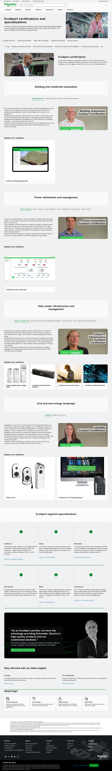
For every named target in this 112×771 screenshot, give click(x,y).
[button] (23, 651)
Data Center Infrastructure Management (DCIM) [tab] (45, 322)
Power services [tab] (86, 211)
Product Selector (8, 749)
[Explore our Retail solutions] (47, 604)
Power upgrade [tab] (75, 211)
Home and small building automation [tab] (68, 100)
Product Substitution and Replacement (13, 752)
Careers (48, 745)
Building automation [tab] (38, 100)
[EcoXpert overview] (11, 42)
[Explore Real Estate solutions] (83, 559)
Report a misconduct (51, 749)
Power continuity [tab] (38, 211)
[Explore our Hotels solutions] (48, 559)
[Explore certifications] (60, 42)
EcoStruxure (70, 745)
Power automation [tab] (26, 211)
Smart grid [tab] (62, 417)
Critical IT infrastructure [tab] (21, 322)
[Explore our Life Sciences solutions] (84, 602)
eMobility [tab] (48, 417)
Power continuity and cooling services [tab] (85, 322)
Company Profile (50, 747)
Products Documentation (10, 745)
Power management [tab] (63, 211)
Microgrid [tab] (55, 417)
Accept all (93, 765)
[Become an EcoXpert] (27, 42)
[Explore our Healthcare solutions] (14, 561)
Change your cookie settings (80, 765)
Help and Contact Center (31, 745)
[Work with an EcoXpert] (44, 42)
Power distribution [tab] (50, 211)
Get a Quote (28, 749)
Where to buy (28, 752)
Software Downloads (9, 747)
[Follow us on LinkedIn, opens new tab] (69, 685)
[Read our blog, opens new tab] (9, 685)
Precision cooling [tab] (66, 322)
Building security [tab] (50, 100)
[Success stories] (75, 42)
